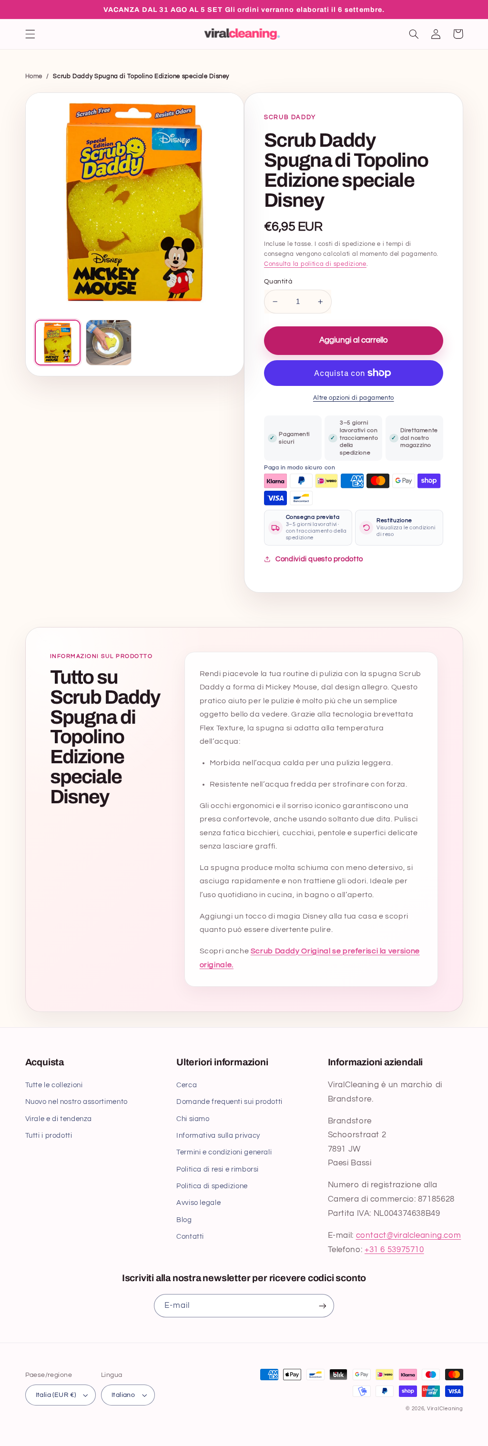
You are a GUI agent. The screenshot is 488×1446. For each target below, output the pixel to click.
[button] (30, 34)
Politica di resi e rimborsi (217, 1169)
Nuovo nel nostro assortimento (76, 1101)
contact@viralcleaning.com (408, 1235)
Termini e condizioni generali (224, 1152)
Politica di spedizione (212, 1186)
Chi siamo (193, 1118)
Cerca (186, 1085)
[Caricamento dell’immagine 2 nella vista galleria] (109, 342)
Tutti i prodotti (48, 1135)
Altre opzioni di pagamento (353, 398)
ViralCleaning (445, 1408)
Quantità (278, 281)
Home (34, 76)
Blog (184, 1220)
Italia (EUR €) (56, 1395)
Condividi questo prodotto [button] (319, 559)
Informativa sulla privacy (218, 1135)
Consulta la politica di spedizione (315, 264)
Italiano (123, 1395)
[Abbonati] (323, 1305)
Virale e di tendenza (58, 1118)
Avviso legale (198, 1202)
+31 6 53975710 (394, 1249)
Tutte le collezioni (54, 1085)
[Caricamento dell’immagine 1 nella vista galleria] (58, 342)
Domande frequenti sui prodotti (229, 1101)
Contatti (190, 1236)
